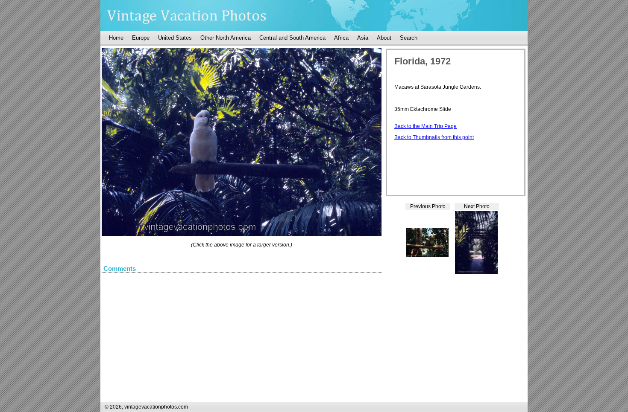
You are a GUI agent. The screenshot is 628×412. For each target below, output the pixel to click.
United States (175, 38)
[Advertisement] (458, 346)
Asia (362, 38)
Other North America (225, 38)
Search (408, 38)
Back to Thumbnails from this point (434, 137)
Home (116, 38)
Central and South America (292, 38)
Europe (141, 38)
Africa (341, 38)
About (384, 38)
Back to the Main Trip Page (425, 126)
